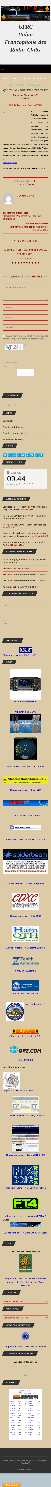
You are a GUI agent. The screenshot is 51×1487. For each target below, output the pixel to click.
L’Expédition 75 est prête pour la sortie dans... (25, 252)
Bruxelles (14, 472)
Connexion (8, 421)
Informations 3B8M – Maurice (30, 574)
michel (6, 587)
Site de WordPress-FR (13, 439)
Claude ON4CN (31, 95)
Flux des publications (13, 427)
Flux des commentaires (14, 433)
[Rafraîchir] (25, 345)
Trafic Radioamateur (35, 85)
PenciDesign (25, 1463)
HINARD (6, 580)
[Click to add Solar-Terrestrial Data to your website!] (25, 605)
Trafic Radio (20, 85)
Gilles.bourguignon (12, 559)
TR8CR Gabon (23, 568)
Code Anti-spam (11, 362)
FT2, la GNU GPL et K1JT (27, 587)
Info (15, 79)
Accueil (5, 79)
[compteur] (23, 454)
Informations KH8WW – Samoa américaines (24, 525)
